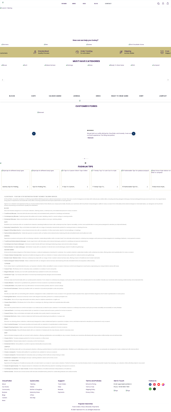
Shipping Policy (90, 389)
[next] (133, 133)
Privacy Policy (90, 392)
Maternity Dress (35, 392)
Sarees (32, 387)
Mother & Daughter (36, 389)
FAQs (59, 387)
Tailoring (32, 384)
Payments (61, 392)
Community (6, 389)
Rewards (60, 389)
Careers (4, 398)
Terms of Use (90, 387)
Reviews (4, 392)
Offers (32, 395)
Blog (96, 3)
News (3, 400)
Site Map (32, 398)
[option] (85, 8)
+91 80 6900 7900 (123, 387)
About (4, 384)
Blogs (3, 395)
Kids (84, 3)
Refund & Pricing (91, 384)
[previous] (34, 133)
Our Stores (5, 387)
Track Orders (62, 384)
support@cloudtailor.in (125, 384)
